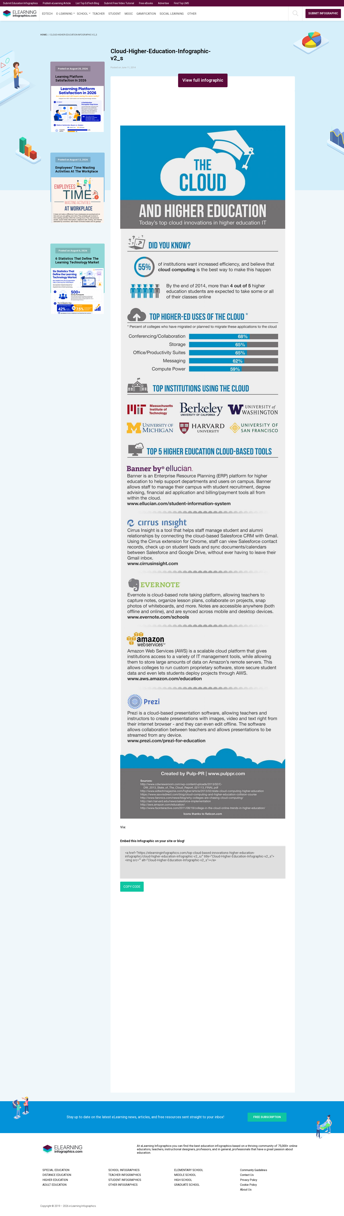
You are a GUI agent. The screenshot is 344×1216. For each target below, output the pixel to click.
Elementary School (188, 1170)
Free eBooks (146, 3)
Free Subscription (267, 1117)
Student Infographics (124, 1180)
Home (43, 34)
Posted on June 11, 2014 (123, 67)
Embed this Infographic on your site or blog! (152, 841)
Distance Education (56, 1175)
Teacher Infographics (124, 1175)
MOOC (129, 13)
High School (183, 1180)
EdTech (47, 13)
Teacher (98, 13)
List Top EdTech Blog (87, 3)
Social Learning (172, 13)
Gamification (146, 13)
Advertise (163, 3)
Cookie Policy (248, 1184)
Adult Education (54, 1184)
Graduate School (187, 1184)
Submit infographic (323, 13)
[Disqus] (202, 946)
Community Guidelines (253, 1170)
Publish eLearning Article (57, 3)
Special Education (55, 1170)
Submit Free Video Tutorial (119, 3)
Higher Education (55, 1180)
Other (191, 13)
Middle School (185, 1175)
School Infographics (124, 1170)
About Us (246, 1189)
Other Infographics (123, 1184)
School (82, 13)
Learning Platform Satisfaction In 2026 (70, 78)
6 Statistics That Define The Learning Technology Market (77, 260)
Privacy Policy (248, 1180)
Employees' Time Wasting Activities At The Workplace (76, 169)
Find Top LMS (181, 3)
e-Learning (64, 13)
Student (114, 13)
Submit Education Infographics (20, 3)
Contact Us (247, 1175)
